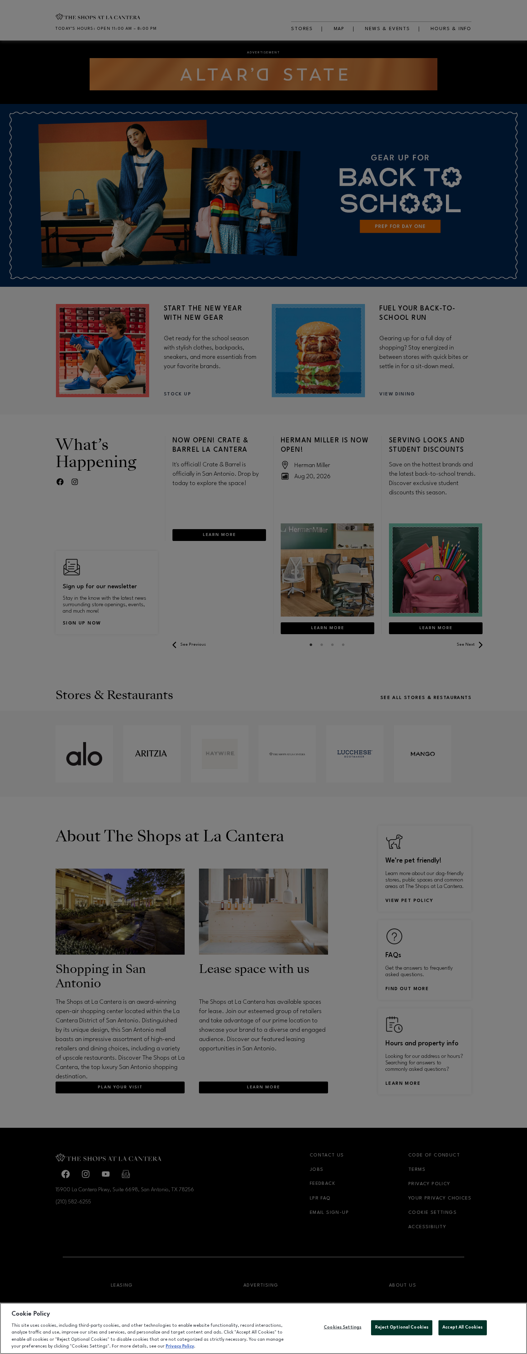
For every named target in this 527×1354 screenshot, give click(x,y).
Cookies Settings (342, 1327)
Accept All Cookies (462, 1327)
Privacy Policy (180, 1346)
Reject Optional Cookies (401, 1327)
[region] (263, 1328)
